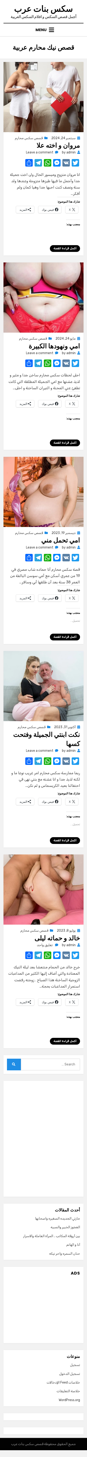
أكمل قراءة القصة (65, 248)
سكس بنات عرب (43, 9)
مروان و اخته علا (58, 145)
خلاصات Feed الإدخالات (63, 1382)
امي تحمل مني (60, 540)
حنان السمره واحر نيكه (64, 1254)
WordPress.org (69, 1400)
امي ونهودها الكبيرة (54, 346)
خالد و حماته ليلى (57, 938)
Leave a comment (39, 152)
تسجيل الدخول (69, 1374)
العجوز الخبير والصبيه (65, 1227)
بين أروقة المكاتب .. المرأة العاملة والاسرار (51, 1236)
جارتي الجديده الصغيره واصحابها (57, 1219)
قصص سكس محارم (29, 138)
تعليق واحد (45, 945)
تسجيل (75, 1365)
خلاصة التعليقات (68, 1391)
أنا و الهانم (73, 1245)
